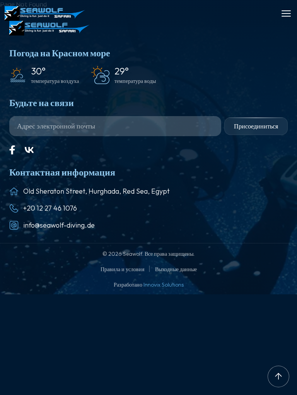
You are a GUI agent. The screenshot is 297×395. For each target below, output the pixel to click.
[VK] (29, 150)
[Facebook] (12, 150)
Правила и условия (123, 269)
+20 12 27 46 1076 (50, 208)
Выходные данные (176, 269)
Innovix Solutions (163, 284)
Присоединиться (256, 126)
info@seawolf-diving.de (59, 225)
